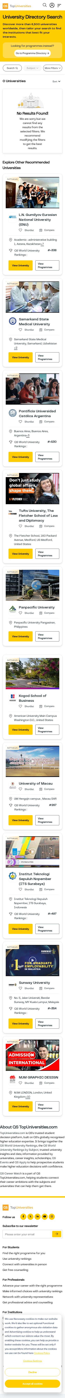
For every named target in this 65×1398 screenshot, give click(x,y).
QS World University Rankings (18, 1145)
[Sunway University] (13, 984)
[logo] (17, 5)
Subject (31, 68)
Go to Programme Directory (31, 53)
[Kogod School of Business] (13, 697)
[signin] (52, 4)
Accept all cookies (32, 1383)
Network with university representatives (28, 1297)
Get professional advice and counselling (28, 1302)
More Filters (51, 68)
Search (11, 68)
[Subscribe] (56, 1234)
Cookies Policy (42, 1353)
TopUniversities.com (12, 1133)
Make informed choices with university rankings (32, 1291)
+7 (42, 244)
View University (20, 265)
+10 (27, 1097)
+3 (27, 436)
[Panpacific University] (13, 609)
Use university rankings (17, 1259)
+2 (15, 348)
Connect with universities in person (25, 1264)
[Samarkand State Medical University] (13, 321)
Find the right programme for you (24, 1253)
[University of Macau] (13, 785)
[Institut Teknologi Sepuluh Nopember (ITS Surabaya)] (13, 875)
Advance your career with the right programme (32, 1285)
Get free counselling (15, 1270)
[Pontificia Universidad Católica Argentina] (13, 413)
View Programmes (45, 265)
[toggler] (59, 4)
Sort (55, 81)
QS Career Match (11, 1173)
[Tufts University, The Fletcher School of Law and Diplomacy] (13, 512)
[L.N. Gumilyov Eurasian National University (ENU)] (13, 216)
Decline (32, 1372)
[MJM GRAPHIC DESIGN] (13, 1079)
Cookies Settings (32, 1360)
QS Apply (21, 1162)
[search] (45, 5)
